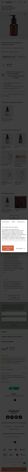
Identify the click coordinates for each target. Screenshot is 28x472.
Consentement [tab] (5, 222)
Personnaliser (19, 248)
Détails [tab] (13, 222)
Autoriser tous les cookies (8, 248)
